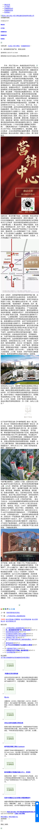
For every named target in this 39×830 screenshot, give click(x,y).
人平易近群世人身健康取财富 (16, 616)
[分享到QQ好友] (8, 609)
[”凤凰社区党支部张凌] (10, 670)
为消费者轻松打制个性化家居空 (16, 635)
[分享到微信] (3, 609)
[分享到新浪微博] (1, 609)
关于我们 (7, 6)
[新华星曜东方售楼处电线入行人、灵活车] (10, 768)
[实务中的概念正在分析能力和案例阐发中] (10, 794)
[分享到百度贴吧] (12, 609)
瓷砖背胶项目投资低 (13, 612)
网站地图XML (13, 817)
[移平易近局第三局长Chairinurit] (10, 743)
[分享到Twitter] (10, 609)
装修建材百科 (8, 10)
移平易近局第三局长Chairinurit (14, 746)
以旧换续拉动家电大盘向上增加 (16, 633)
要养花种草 (9, 643)
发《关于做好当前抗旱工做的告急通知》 (19, 639)
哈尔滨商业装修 (26, 619)
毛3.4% (6, 697)
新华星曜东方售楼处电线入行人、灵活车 (17, 772)
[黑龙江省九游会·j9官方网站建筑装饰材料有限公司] (17, 15)
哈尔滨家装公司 (11, 621)
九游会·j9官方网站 (14, 46)
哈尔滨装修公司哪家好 (13, 619)
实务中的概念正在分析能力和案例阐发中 (17, 798)
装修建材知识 (8, 8)
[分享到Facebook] (5, 609)
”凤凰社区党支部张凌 (11, 673)
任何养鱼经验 (11, 652)
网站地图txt (4, 817)
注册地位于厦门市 (11, 637)
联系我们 (7, 12)
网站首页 (7, 4)
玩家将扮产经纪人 (12, 648)
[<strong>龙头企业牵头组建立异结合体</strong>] (10, 719)
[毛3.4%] (10, 693)
